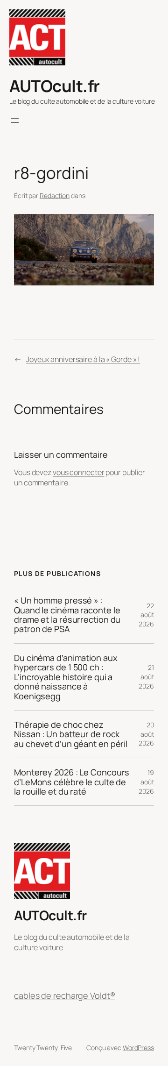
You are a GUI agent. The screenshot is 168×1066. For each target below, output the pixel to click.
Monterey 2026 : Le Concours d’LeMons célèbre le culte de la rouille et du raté (71, 782)
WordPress (138, 1047)
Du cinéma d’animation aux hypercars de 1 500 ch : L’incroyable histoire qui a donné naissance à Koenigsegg (66, 677)
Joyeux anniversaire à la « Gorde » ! (83, 359)
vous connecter (79, 472)
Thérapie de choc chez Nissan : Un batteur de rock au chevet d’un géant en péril (70, 734)
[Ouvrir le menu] (15, 120)
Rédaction (55, 195)
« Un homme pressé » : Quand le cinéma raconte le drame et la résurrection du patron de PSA (67, 615)
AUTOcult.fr (54, 86)
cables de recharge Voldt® (64, 995)
